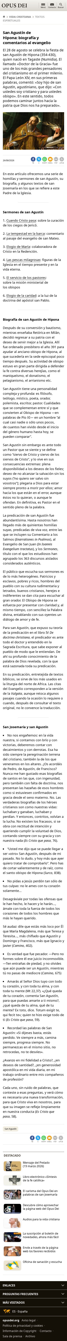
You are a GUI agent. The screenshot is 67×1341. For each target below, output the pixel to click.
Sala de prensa (12, 1336)
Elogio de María (18, 246)
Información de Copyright (19, 1331)
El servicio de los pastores (26, 277)
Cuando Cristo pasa (21, 220)
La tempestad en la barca (25, 233)
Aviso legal (29, 1320)
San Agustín (10, 1128)
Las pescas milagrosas (23, 260)
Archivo (30, 1336)
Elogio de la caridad (21, 295)
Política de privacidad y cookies (23, 1326)
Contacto (45, 1331)
